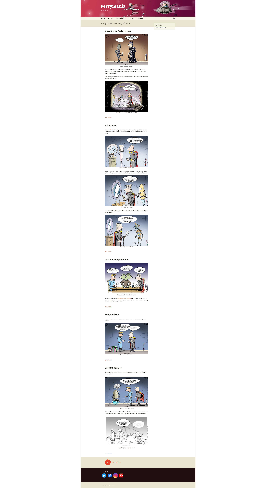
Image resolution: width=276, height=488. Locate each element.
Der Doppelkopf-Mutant (117, 259)
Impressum (140, 18)
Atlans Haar (111, 125)
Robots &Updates (113, 368)
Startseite (103, 18)
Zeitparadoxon (112, 314)
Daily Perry (110, 18)
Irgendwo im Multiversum (118, 31)
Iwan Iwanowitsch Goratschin (124, 298)
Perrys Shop (132, 18)
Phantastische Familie (121, 18)
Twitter (112, 130)
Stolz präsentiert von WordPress (108, 485)
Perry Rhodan (112, 319)
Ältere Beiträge (114, 462)
